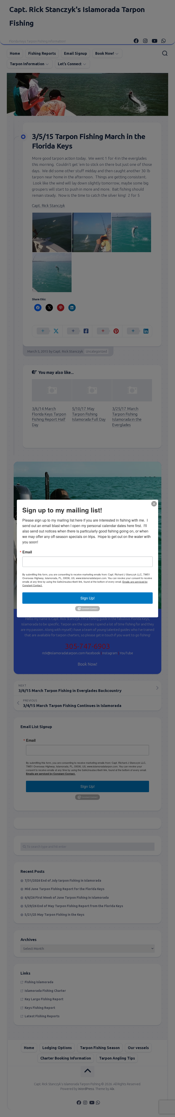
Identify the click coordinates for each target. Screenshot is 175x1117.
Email (27, 552)
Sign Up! (87, 597)
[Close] (154, 503)
